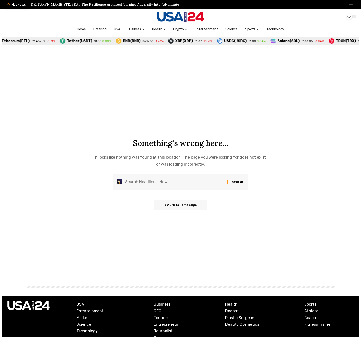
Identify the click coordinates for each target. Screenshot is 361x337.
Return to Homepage (180, 205)
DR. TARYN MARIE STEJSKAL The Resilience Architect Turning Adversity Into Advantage (105, 4)
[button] (351, 4)
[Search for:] (174, 182)
